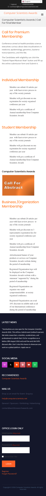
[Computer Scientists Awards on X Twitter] (10, 365)
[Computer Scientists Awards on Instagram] (4, 365)
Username (11, 433)
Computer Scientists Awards (20, 13)
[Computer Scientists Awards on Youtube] (29, 365)
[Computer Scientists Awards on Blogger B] (16, 365)
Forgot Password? (9, 473)
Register (5, 471)
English (27, 1)
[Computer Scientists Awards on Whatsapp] (35, 365)
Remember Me (10, 456)
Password (11, 445)
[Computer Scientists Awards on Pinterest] (22, 365)
